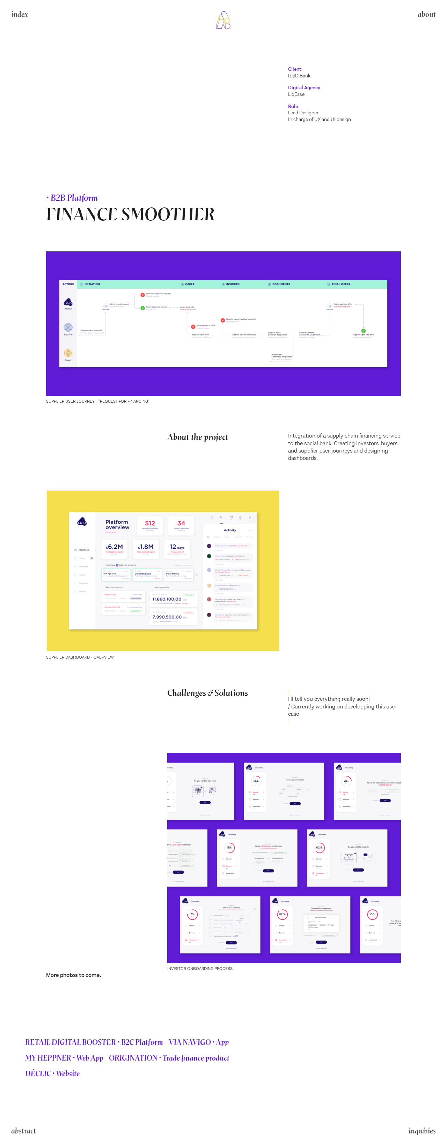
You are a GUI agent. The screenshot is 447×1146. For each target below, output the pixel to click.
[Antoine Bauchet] (223, 20)
